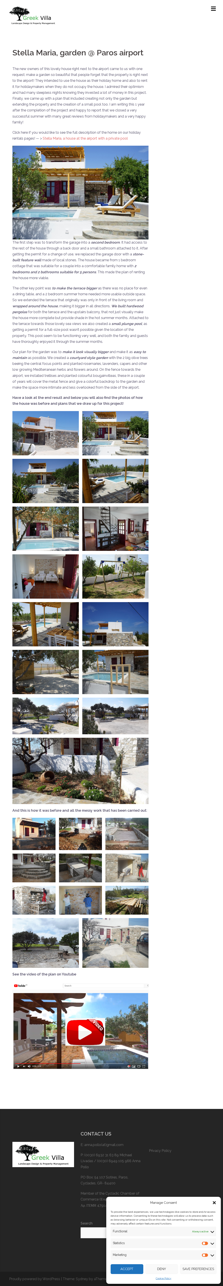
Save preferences (198, 1269)
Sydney (82, 1279)
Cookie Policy (163, 1278)
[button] (214, 1203)
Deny (161, 1269)
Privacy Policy (160, 1151)
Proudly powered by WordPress (34, 1279)
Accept (126, 1269)
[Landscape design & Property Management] (33, 15)
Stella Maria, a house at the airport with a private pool (85, 138)
